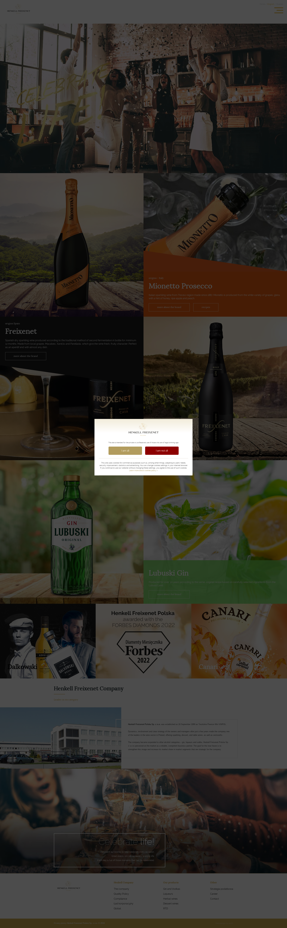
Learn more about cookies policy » (143, 470)
